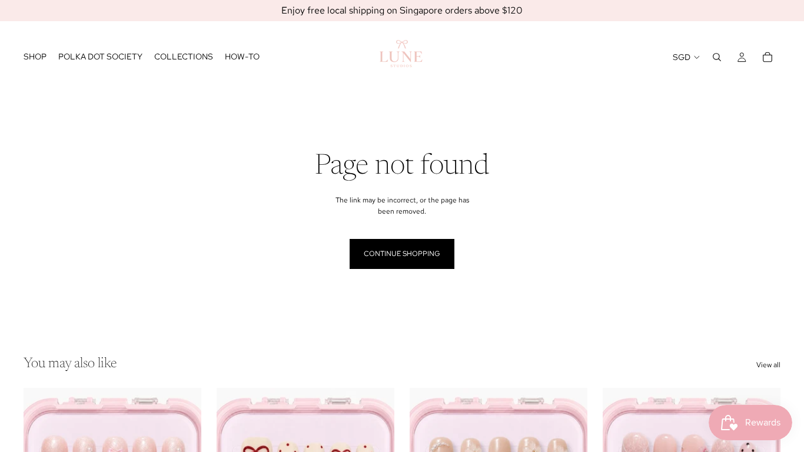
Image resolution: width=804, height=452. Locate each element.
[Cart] (767, 57)
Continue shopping (402, 253)
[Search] (717, 57)
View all (768, 365)
